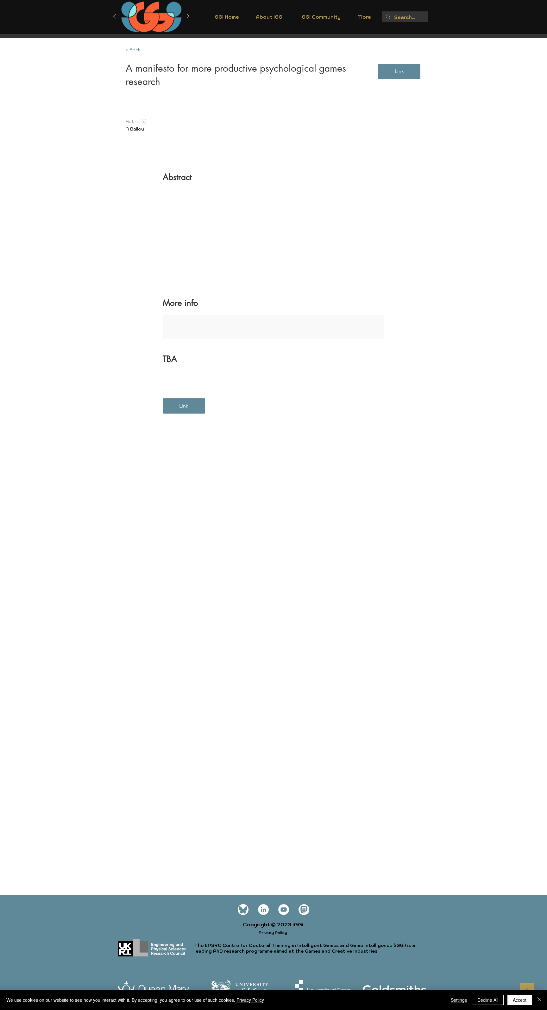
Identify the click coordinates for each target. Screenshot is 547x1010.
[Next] (188, 17)
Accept (519, 1000)
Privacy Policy (250, 1000)
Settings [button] (459, 1000)
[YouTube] (283, 909)
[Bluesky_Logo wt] (243, 909)
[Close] (539, 1000)
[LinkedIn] (263, 909)
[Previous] (114, 17)
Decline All (487, 1000)
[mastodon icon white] (304, 909)
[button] (270, 19)
